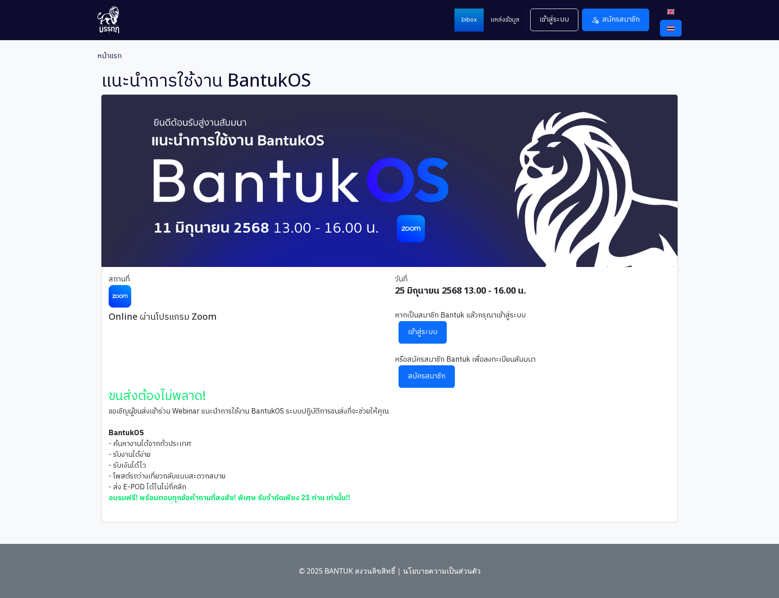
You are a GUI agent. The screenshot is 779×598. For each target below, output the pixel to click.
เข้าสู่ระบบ (554, 20)
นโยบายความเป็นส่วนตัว (442, 571)
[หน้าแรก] (111, 19)
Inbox (469, 20)
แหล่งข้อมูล (504, 20)
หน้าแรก (109, 56)
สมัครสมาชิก (621, 20)
